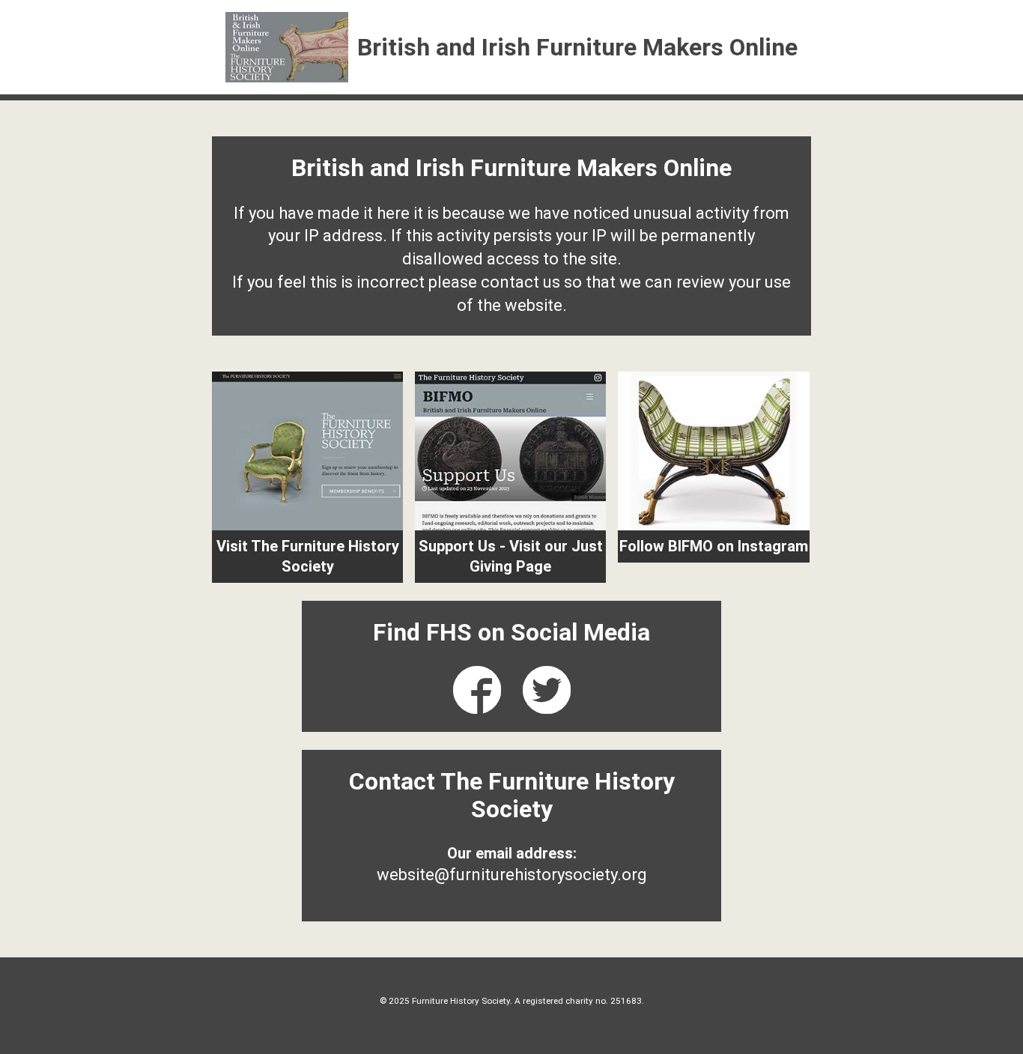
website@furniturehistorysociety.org (512, 874)
